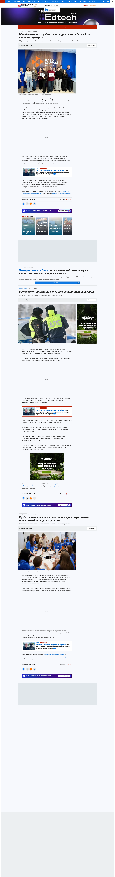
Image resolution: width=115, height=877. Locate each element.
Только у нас (51, 27)
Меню (2, 1)
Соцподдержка (74, 1)
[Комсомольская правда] (25, 5)
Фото (9, 1)
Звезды (59, 1)
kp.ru (69, 199)
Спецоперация (22, 1)
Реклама (84, 5)
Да (46, 10)
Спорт (87, 1)
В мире (54, 1)
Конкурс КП (74, 27)
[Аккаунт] (112, 1)
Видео (14, 1)
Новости (26, 27)
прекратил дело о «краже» (61, 491)
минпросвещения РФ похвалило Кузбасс (57, 662)
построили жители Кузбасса (62, 850)
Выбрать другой (52, 10)
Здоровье (65, 1)
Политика (31, 1)
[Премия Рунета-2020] (38, 5)
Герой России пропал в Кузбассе (38, 27)
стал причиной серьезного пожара (55, 660)
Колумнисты (94, 1)
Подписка (93, 5)
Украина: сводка (66, 27)
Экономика (46, 1)
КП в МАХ (80, 27)
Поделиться (92, 45)
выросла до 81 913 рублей (63, 852)
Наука (82, 1)
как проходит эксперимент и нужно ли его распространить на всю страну (53, 172)
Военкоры (58, 27)
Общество (38, 1)
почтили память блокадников (62, 194)
